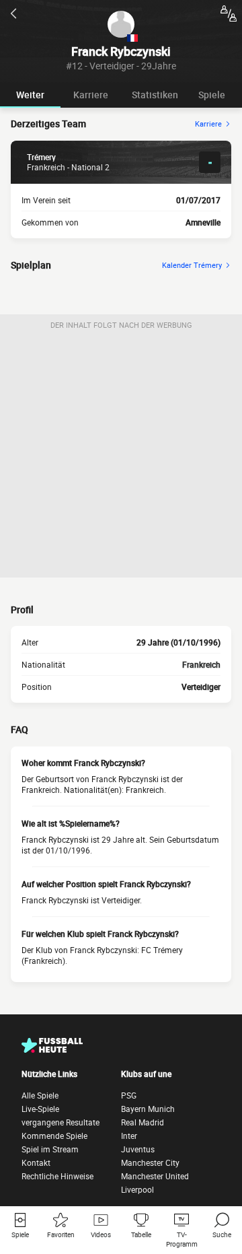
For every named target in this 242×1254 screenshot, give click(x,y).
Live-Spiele (40, 1108)
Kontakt (36, 1162)
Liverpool (137, 1189)
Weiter (30, 94)
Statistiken (155, 94)
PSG (128, 1095)
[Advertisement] (121, 456)
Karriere (90, 94)
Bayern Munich (148, 1108)
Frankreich (201, 664)
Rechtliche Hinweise (57, 1176)
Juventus (138, 1149)
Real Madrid (142, 1122)
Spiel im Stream (50, 1149)
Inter (129, 1135)
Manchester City (150, 1162)
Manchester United (155, 1176)
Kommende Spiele (54, 1135)
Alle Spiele (40, 1095)
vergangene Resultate (60, 1122)
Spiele (211, 94)
